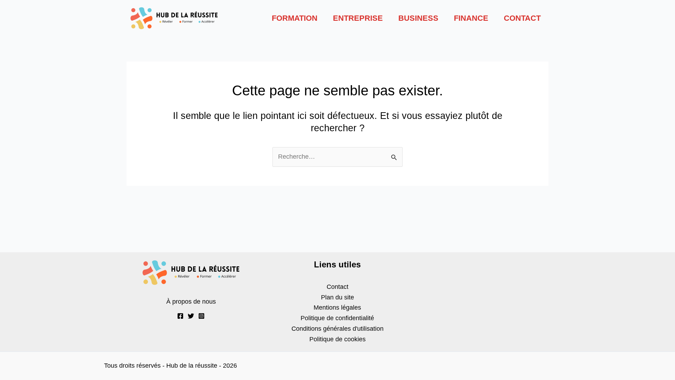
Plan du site (337, 297)
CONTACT (522, 18)
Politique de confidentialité (337, 318)
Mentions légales (337, 307)
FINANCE (471, 18)
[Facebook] (180, 316)
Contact (337, 286)
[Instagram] (201, 316)
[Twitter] (191, 316)
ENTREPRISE (358, 18)
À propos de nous (191, 301)
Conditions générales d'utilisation (337, 328)
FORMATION (294, 18)
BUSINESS (418, 18)
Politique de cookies (337, 339)
